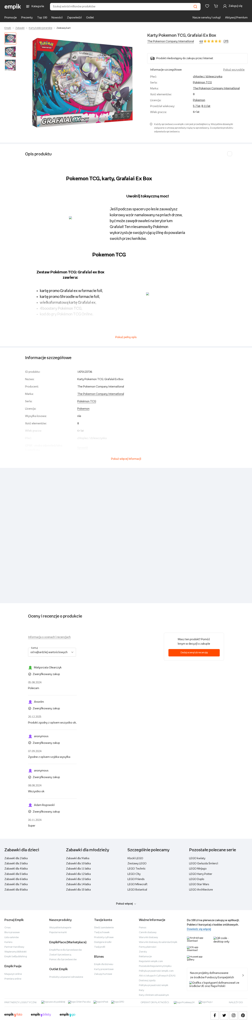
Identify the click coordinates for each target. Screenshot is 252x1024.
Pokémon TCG (202, 82)
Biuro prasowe (12, 932)
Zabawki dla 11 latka (78, 868)
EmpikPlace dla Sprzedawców (65, 950)
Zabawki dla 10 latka (78, 863)
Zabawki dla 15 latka (78, 889)
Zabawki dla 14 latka (78, 884)
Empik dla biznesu (103, 964)
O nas (7, 927)
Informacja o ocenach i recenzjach (49, 637)
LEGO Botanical (137, 889)
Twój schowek (102, 932)
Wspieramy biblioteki (15, 952)
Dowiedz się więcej (199, 929)
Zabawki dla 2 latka (16, 858)
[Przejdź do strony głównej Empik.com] (13, 6)
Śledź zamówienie (104, 927)
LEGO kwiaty (197, 858)
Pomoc (142, 927)
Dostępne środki (102, 942)
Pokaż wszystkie (234, 69)
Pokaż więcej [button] (124, 903)
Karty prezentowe (103, 969)
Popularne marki (58, 932)
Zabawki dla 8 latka (16, 889)
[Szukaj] (195, 6)
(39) (226, 41)
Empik (7, 28)
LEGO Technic (136, 868)
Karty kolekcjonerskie (40, 28)
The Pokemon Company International (170, 41)
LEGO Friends (136, 879)
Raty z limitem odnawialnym (154, 995)
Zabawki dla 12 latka (78, 874)
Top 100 (42, 17)
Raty (141, 990)
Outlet (90, 17)
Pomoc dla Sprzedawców (63, 959)
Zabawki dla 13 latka (78, 879)
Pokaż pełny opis (126, 337)
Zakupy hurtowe (103, 974)
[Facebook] (214, 1015)
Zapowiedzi (74, 17)
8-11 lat (205, 106)
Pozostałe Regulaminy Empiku (155, 966)
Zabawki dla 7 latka (16, 884)
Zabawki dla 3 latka (16, 863)
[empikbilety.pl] (41, 1015)
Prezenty (27, 17)
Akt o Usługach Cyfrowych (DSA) (157, 976)
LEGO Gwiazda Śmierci (203, 863)
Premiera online (12, 979)
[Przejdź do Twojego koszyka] (216, 6)
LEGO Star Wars (199, 884)
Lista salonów (11, 937)
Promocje (10, 17)
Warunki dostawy (148, 937)
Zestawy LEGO (136, 863)
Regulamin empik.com (151, 961)
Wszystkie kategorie (60, 927)
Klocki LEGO (135, 858)
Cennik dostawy (147, 932)
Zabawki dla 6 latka (16, 879)
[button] (82, 83)
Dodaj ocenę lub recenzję (194, 652)
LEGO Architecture (201, 889)
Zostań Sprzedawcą (60, 955)
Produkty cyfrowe (103, 937)
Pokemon (199, 100)
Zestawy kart (63, 28)
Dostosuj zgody (147, 980)
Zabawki (20, 28)
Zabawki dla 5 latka (16, 874)
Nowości (57, 17)
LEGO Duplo (196, 879)
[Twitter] (224, 1015)
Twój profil (99, 947)
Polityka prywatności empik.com (156, 971)
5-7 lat (196, 106)
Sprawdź (82, 447)
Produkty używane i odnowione (66, 977)
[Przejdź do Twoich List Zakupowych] (207, 6)
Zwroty (143, 952)
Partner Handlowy (14, 947)
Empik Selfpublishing (15, 956)
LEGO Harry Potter (200, 874)
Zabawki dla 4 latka (16, 868)
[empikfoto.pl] (13, 1015)
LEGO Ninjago (198, 868)
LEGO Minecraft (137, 884)
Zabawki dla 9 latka (77, 858)
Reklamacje (145, 956)
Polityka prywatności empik (153, 985)
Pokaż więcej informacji (126, 459)
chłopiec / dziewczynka (207, 76)
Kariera (8, 942)
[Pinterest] (243, 1015)
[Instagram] (233, 1015)
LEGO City (134, 874)
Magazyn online (13, 974)
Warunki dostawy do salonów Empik (158, 942)
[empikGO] (67, 1015)
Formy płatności (147, 947)
